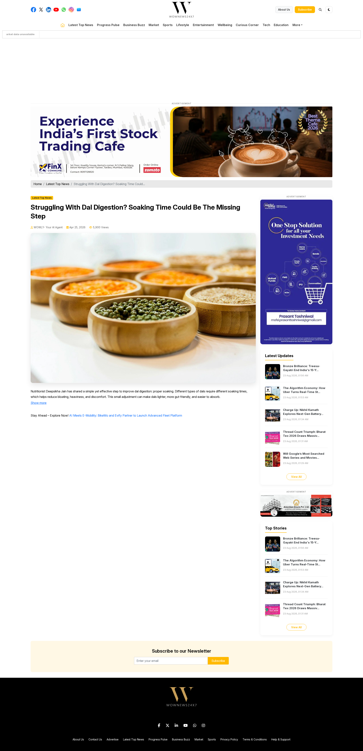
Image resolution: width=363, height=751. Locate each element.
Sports (168, 25)
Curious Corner (247, 25)
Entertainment (203, 25)
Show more (39, 403)
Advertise (113, 739)
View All (296, 476)
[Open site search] (320, 9)
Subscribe (305, 9)
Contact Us (95, 739)
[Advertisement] (181, 69)
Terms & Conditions (255, 739)
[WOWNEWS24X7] (181, 9)
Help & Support (280, 739)
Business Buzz (134, 25)
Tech (266, 25)
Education (281, 25)
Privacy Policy (229, 739)
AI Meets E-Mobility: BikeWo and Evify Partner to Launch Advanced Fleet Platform (125, 415)
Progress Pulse (108, 25)
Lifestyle (182, 25)
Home (37, 184)
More (296, 25)
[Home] (62, 25)
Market (154, 25)
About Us (284, 9)
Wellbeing (225, 25)
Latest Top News (80, 25)
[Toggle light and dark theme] (329, 9)
